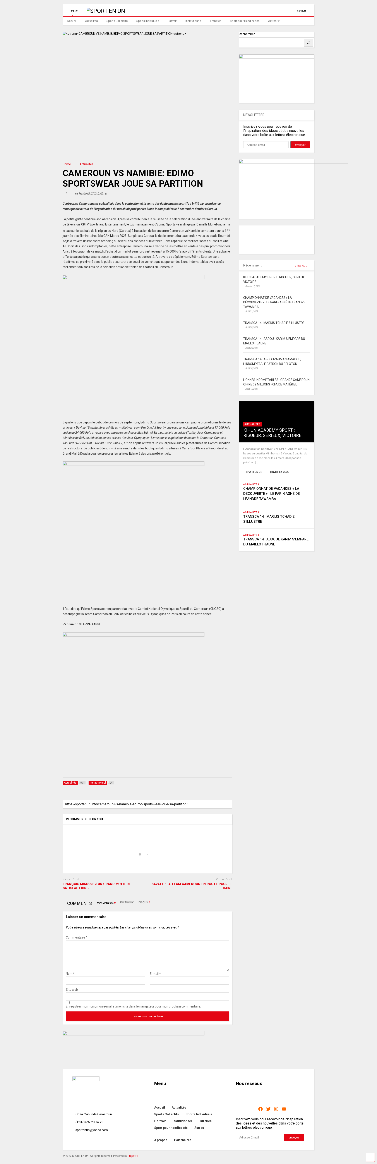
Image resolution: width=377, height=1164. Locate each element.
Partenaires (182, 1140)
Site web (72, 989)
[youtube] (265, 11)
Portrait (172, 20)
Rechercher (247, 34)
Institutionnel (193, 20)
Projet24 (133, 1155)
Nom (70, 973)
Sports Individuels (147, 20)
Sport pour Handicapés (244, 20)
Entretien (215, 20)
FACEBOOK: (127, 902)
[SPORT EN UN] (103, 11)
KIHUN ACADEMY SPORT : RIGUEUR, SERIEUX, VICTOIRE (272, 433)
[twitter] (272, 11)
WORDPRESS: (106, 902)
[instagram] (285, 11)
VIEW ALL (301, 265)
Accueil (71, 20)
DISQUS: (145, 902)
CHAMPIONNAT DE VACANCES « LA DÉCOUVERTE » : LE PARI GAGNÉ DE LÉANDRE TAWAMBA (271, 494)
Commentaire (76, 937)
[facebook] (292, 11)
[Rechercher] (308, 43)
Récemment (252, 265)
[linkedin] (279, 11)
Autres (272, 20)
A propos (160, 1140)
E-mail (155, 973)
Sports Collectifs (117, 20)
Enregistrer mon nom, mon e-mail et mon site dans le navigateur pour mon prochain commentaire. (133, 1006)
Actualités (91, 20)
